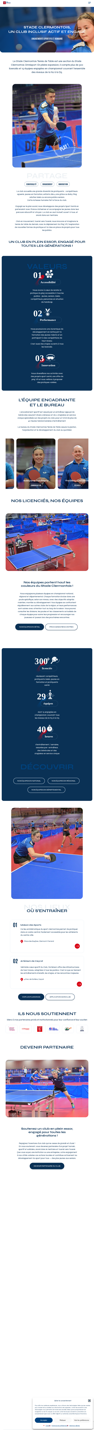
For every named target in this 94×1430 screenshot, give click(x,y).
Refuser (63, 1420)
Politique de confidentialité (60, 1425)
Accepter (43, 1420)
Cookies (48, 1425)
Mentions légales (74, 1425)
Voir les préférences (81, 1420)
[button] (89, 1401)
